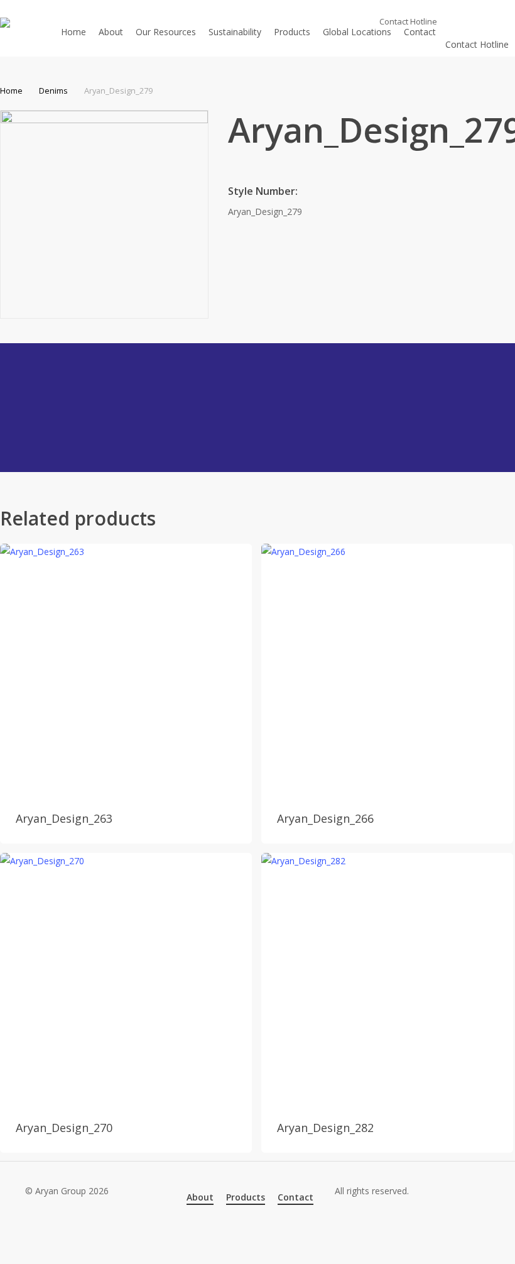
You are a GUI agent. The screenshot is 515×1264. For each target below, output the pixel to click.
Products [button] (245, 1197)
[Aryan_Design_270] (126, 979)
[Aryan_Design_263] (126, 670)
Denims (53, 90)
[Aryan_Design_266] (387, 670)
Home (11, 90)
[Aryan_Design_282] (387, 979)
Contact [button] (295, 1197)
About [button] (200, 1197)
